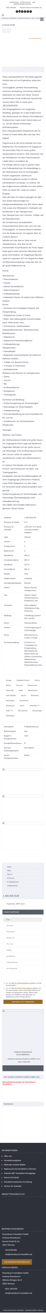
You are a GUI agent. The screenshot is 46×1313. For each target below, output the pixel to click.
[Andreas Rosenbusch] (23, 1029)
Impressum (14, 2)
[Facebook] (22, 11)
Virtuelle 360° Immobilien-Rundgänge (20, 1173)
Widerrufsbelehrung (22, 4)
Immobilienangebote (12, 1160)
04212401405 (11, 1249)
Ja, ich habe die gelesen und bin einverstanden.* (24, 984)
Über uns (8, 1156)
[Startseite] (3, 15)
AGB (33, 2)
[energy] (14, 69)
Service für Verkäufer (12, 1186)
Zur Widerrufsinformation (17, 1261)
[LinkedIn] (28, 11)
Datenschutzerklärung (24, 988)
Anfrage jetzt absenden (23, 1002)
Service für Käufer (11, 1178)
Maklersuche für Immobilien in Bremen (20, 1169)
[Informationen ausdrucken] (4, 31)
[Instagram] (17, 11)
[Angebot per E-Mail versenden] (9, 31)
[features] (19, 69)
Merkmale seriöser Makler (15, 1165)
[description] (4, 69)
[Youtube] (30, 11)
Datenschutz (25, 2)
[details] (9, 69)
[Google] (20, 11)
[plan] (24, 69)
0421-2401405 (11, 7)
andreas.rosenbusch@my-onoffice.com (24, 1059)
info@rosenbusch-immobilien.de (31, 7)
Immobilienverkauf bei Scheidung (18, 1182)
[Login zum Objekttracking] (23, 1211)
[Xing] (25, 11)
